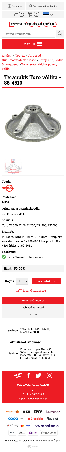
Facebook (29, 375)
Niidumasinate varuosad (19, 60)
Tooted (20, 55)
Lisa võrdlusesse (34, 290)
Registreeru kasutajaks (45, 6)
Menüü (29, 44)
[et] (46, 14)
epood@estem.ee (37, 398)
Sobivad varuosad (33, 307)
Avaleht (7, 55)
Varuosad (34, 55)
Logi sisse (17, 6)
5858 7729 (38, 394)
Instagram (49, 375)
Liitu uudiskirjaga (18, 375)
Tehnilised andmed (33, 300)
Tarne (33, 314)
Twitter (38, 375)
